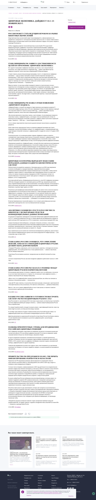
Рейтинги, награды (42, 480)
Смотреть (11, 464)
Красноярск (54, 480)
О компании (11, 7)
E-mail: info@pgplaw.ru (71, 485)
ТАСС (16, 263)
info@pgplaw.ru (23, 2)
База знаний (44, 7)
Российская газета (19, 351)
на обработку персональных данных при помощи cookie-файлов (45, 492)
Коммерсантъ (18, 205)
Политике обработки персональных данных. (53, 493)
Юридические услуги (28, 475)
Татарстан (54, 485)
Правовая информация (12, 482)
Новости (39, 483)
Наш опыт (40, 478)
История (39, 488)
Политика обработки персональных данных (12, 486)
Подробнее (29, 495)
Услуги (18, 7)
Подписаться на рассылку (76, 27)
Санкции (26, 480)
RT (15, 237)
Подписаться (85, 2)
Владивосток (54, 483)
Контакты (61, 7)
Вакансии (40, 485)
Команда (36, 7)
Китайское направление (57, 488)
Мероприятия (53, 7)
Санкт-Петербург (55, 478)
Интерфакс (17, 156)
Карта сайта (10, 479)
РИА (15, 58)
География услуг (27, 7)
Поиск (68, 2)
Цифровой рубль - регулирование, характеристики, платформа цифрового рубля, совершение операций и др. (20, 454)
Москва (53, 475)
